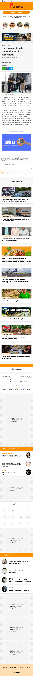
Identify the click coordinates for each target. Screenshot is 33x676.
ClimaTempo (28, 377)
